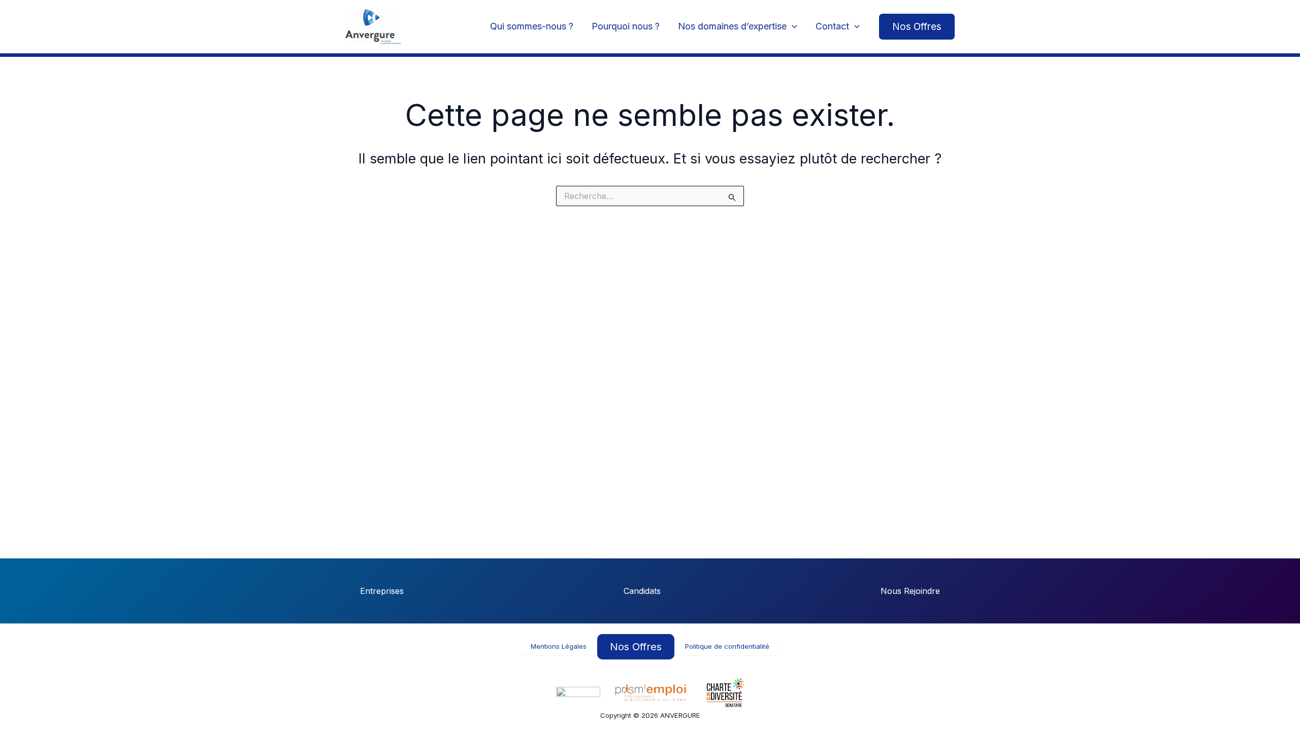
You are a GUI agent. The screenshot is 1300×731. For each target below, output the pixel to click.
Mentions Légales (559, 646)
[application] (792, 26)
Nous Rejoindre (910, 591)
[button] (917, 27)
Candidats (642, 591)
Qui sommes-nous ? (531, 26)
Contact (832, 26)
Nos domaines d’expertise (732, 26)
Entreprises (382, 591)
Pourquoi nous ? (626, 26)
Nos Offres (636, 647)
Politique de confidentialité (727, 646)
